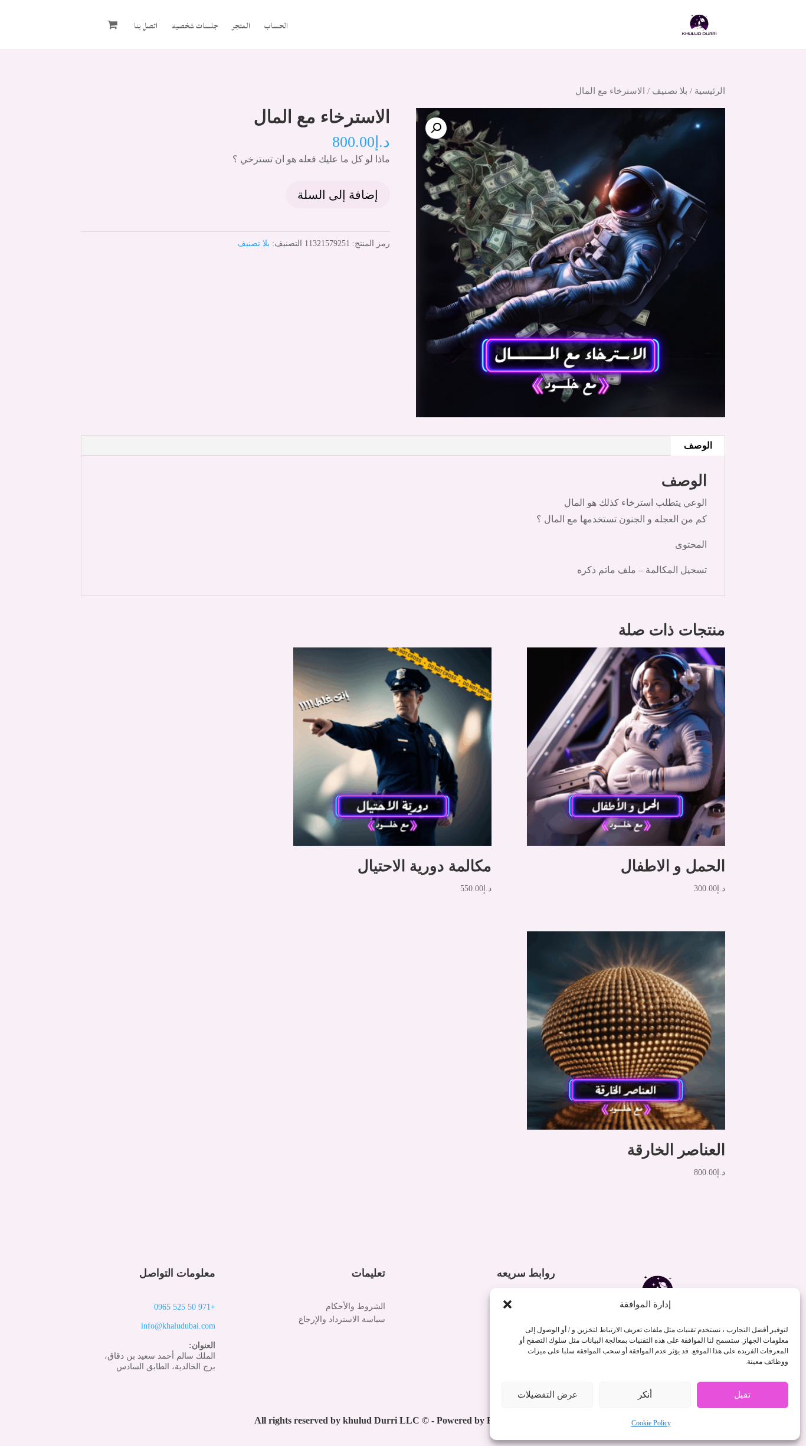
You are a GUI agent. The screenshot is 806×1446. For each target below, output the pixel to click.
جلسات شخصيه (195, 28)
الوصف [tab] (698, 445)
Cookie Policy (651, 1423)
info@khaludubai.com (178, 1325)
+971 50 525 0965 (184, 1307)
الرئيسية (709, 91)
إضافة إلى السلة (337, 194)
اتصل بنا (146, 28)
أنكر (645, 1394)
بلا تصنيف (669, 91)
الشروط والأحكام (355, 1306)
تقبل (742, 1394)
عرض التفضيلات (547, 1394)
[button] (507, 1304)
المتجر (241, 28)
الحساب (276, 28)
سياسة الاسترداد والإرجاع (342, 1319)
